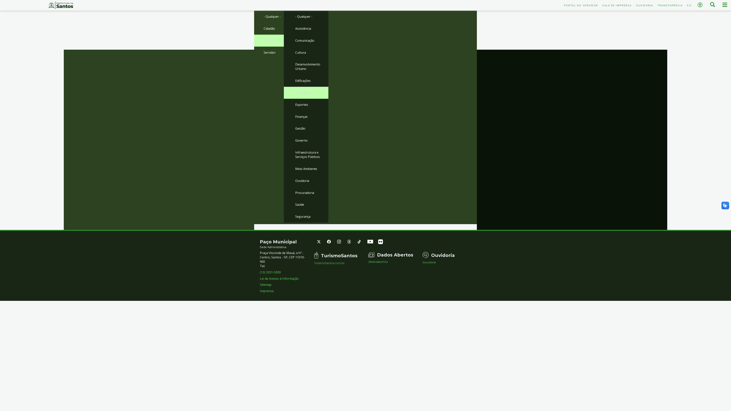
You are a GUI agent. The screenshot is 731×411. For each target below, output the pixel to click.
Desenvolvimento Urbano (307, 66)
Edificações (303, 81)
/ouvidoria (429, 262)
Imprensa (267, 291)
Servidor (270, 52)
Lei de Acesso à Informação (279, 278)
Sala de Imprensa (617, 5)
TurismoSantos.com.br (329, 263)
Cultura (300, 52)
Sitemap (265, 285)
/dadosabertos (378, 261)
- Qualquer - (272, 16)
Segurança (302, 216)
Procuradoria (304, 193)
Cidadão (269, 28)
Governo (301, 140)
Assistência (303, 28)
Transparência (670, 5)
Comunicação (304, 40)
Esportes (301, 105)
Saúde (299, 204)
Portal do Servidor (581, 5)
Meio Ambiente (306, 169)
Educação (302, 93)
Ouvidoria (644, 5)
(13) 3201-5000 (270, 272)
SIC (689, 5)
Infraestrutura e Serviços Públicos (307, 154)
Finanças (301, 117)
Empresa (270, 40)
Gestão (300, 128)
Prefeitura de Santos (61, 5)
